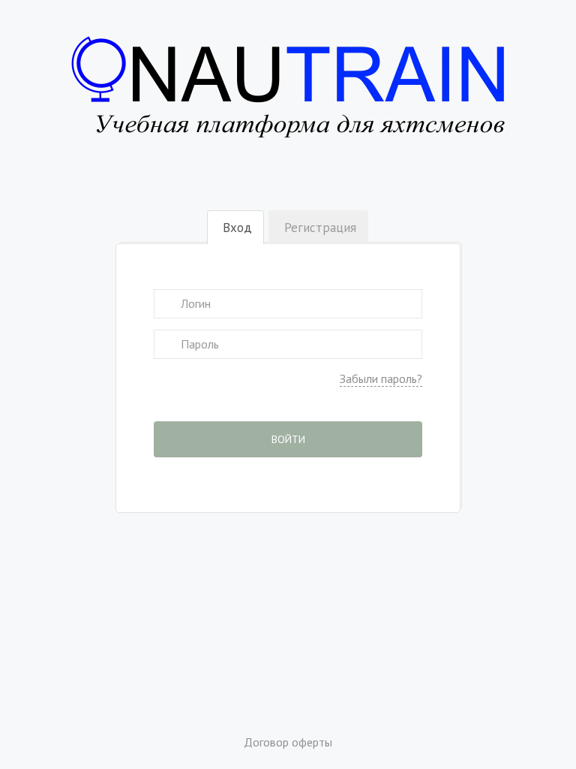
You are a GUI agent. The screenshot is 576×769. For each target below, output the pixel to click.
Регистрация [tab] (320, 227)
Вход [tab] (237, 227)
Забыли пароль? (381, 378)
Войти (288, 439)
